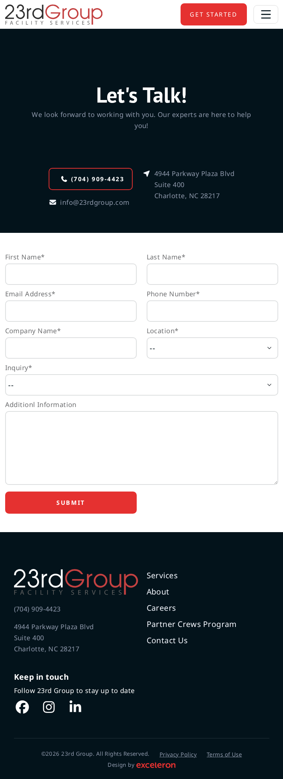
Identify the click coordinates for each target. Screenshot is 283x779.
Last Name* (166, 256)
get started (213, 14)
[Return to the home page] (75, 582)
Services (162, 575)
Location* (163, 330)
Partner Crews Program (192, 624)
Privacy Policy (178, 754)
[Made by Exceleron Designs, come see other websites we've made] (155, 764)
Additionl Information (41, 404)
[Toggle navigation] (266, 14)
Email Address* (30, 293)
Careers (161, 608)
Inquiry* (18, 367)
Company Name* (33, 330)
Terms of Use (224, 754)
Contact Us (167, 640)
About (158, 591)
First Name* (25, 256)
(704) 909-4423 (98, 179)
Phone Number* (173, 293)
